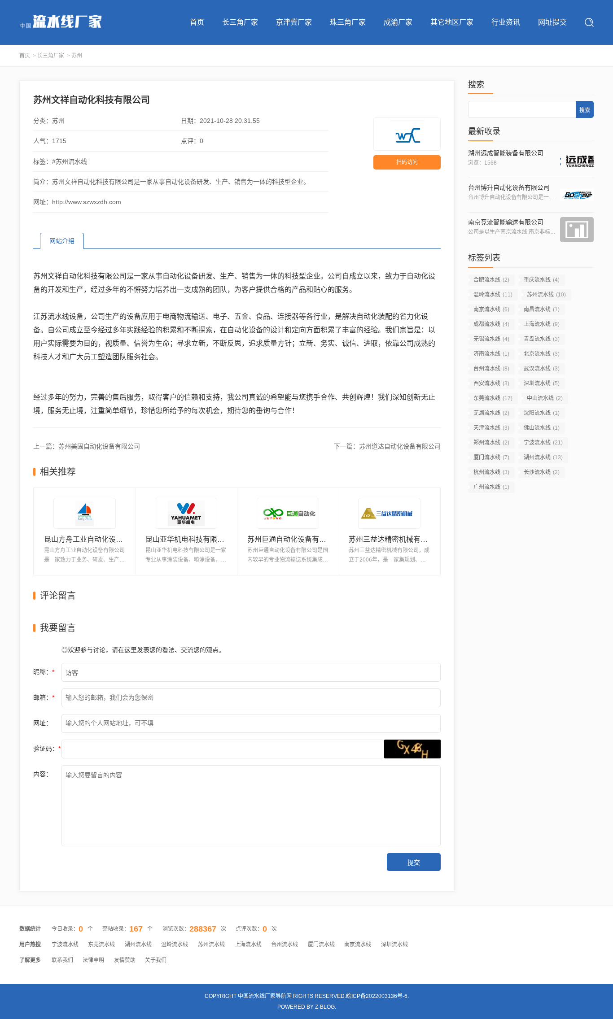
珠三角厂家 (348, 22)
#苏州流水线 (69, 161)
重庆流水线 (542, 280)
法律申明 (93, 960)
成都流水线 (491, 324)
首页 (197, 22)
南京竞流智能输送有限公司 (505, 222)
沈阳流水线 (542, 413)
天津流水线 (491, 428)
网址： (42, 723)
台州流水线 (491, 369)
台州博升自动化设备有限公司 (509, 187)
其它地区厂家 (451, 22)
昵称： (43, 671)
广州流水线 (491, 487)
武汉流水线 (542, 369)
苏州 (76, 55)
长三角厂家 (240, 22)
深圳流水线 (542, 383)
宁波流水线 (543, 443)
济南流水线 (491, 354)
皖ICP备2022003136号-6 (376, 996)
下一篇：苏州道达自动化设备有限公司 (387, 446)
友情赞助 (125, 960)
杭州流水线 (491, 472)
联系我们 (62, 960)
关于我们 (155, 960)
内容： (42, 774)
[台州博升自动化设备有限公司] (577, 195)
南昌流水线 (542, 309)
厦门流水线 (491, 457)
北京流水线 (542, 354)
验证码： (47, 748)
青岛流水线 (542, 339)
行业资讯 (505, 22)
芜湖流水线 (491, 413)
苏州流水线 (546, 295)
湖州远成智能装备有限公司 (505, 153)
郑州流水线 (491, 443)
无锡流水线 (491, 339)
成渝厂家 (398, 22)
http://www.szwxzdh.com (86, 201)
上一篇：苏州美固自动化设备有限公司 (86, 446)
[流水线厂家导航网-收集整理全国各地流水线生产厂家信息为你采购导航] (60, 22)
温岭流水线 (492, 295)
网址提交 (552, 22)
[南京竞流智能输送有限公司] (577, 229)
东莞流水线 (492, 398)
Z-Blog (325, 1007)
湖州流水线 (543, 457)
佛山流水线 (542, 428)
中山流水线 (545, 398)
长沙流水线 (542, 472)
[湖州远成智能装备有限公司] (577, 160)
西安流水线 (491, 383)
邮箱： (43, 697)
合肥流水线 (491, 280)
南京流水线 (491, 309)
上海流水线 (542, 324)
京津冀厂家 (294, 22)
